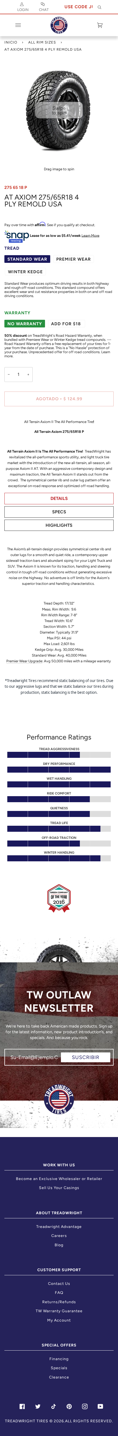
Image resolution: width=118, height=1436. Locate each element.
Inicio (10, 42)
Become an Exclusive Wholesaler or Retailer (59, 1178)
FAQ (59, 1292)
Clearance (59, 1377)
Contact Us (59, 1283)
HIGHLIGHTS (59, 525)
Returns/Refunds (59, 1302)
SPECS (59, 511)
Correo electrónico (31, 1062)
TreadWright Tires (26, 1421)
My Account (59, 1320)
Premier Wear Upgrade (24, 661)
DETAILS (59, 498)
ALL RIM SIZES (42, 42)
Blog (59, 1245)
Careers (59, 1235)
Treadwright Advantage (59, 1226)
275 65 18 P (15, 187)
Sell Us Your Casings (59, 1187)
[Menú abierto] (23, 25)
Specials (59, 1368)
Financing (59, 1359)
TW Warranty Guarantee (59, 1311)
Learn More (90, 235)
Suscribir (85, 1057)
